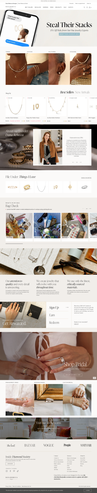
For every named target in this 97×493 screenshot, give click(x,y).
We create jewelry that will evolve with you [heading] (47, 284)
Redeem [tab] (54, 322)
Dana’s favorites (86, 177)
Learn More (9, 139)
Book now (49, 434)
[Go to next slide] (91, 106)
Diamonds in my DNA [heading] (76, 138)
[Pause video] (94, 378)
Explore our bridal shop (73, 374)
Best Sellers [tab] (67, 92)
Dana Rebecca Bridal (23, 3)
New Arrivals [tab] (82, 92)
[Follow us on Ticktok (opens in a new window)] (18, 471)
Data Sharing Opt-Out (26, 486)
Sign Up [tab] (54, 307)
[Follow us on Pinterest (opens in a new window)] (14, 471)
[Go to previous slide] (6, 106)
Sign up (76, 324)
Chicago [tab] (45, 425)
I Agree (88, 490)
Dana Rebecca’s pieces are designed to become (71, 477)
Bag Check (12, 206)
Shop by (8, 93)
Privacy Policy (9, 486)
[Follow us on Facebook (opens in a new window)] (10, 471)
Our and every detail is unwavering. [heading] (17, 284)
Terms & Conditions (16, 486)
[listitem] (62, 147)
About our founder (17, 133)
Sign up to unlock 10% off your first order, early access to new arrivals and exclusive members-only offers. (20, 460)
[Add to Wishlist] (23, 97)
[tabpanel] (84, 315)
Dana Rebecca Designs (11, 3)
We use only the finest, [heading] (78, 284)
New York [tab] (51, 425)
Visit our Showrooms (48, 423)
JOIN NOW (10, 463)
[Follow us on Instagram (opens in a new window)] (7, 471)
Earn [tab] (52, 315)
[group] (15, 109)
